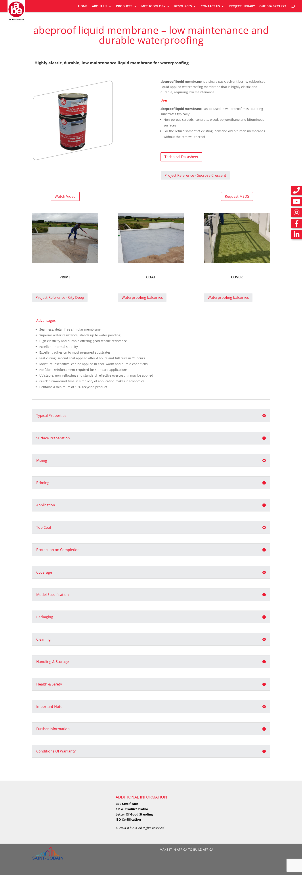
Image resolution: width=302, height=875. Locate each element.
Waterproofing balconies (142, 297)
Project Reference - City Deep (60, 297)
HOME (83, 6)
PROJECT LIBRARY (242, 6)
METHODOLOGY (153, 6)
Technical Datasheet (181, 156)
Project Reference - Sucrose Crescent (195, 175)
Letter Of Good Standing (134, 814)
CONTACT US (210, 6)
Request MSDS (237, 196)
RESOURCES (183, 6)
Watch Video (65, 196)
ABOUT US (99, 6)
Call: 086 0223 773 (272, 6)
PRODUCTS (124, 6)
